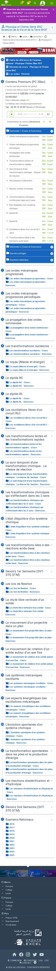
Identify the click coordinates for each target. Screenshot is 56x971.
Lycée (24, 37)
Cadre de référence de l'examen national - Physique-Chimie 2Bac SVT (24, 62)
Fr (44, 122)
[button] (42, 3)
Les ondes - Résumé (19, 74)
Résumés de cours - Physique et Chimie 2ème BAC (27, 69)
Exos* (50, 140)
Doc (44, 136)
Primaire (9, 886)
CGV (47, 960)
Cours (50, 144)
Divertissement (12, 921)
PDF (44, 140)
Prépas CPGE (11, 918)
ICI (28, 100)
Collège (8, 890)
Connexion (15, 960)
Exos (50, 148)
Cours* (50, 136)
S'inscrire (31, 960)
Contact (27, 963)
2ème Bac (37, 37)
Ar (50, 122)
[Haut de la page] (35, 963)
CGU (41, 960)
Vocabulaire (10, 925)
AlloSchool (19, 967)
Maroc (14, 37)
